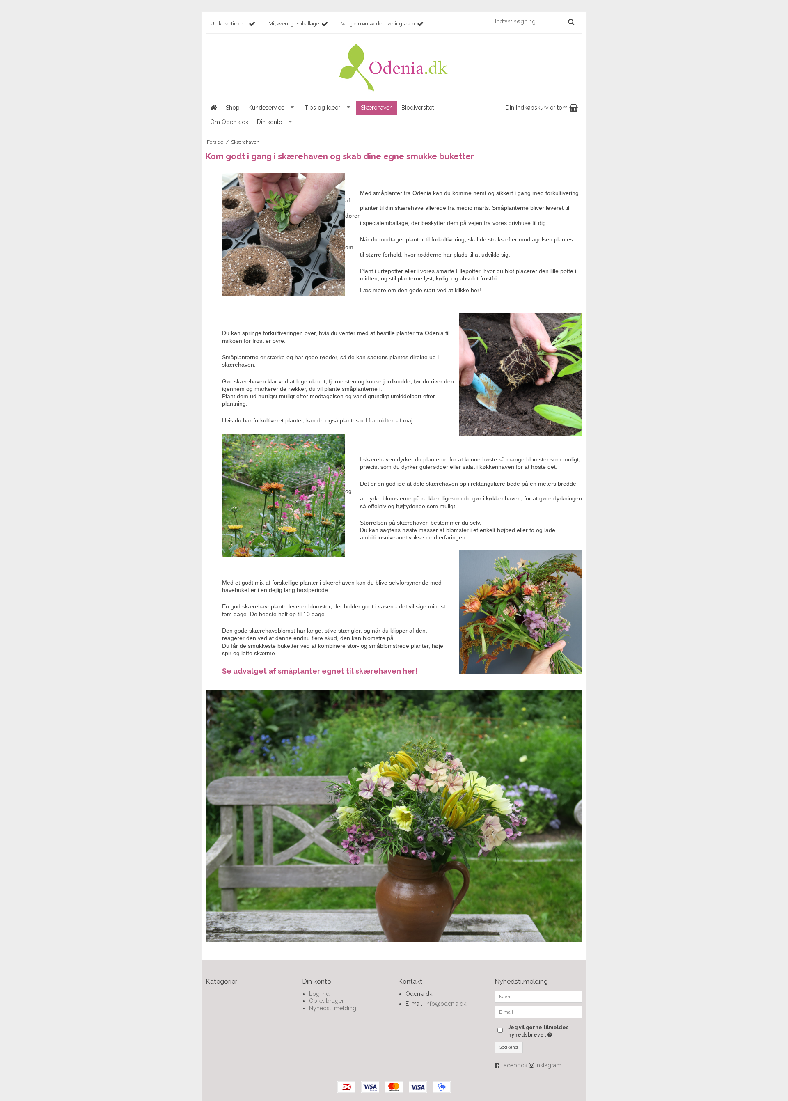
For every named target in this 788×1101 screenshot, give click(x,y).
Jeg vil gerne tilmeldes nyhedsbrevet (544, 1031)
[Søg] (571, 21)
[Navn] (539, 996)
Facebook (514, 1065)
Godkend (508, 1047)
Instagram (548, 1065)
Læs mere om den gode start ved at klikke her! (420, 290)
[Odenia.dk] (394, 68)
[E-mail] (539, 1011)
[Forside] (213, 108)
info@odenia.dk (445, 1003)
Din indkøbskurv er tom (537, 107)
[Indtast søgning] (534, 21)
